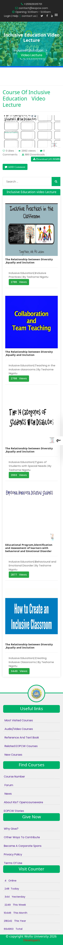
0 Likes (10, 150)
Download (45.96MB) (48, 159)
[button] (56, 15)
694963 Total (12, 929)
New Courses (12, 755)
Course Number (14, 777)
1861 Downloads (35, 154)
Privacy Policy (12, 854)
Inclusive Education (28, 50)
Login (7, 16)
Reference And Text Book (21, 737)
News (7, 794)
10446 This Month (15, 913)
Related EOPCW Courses (20, 746)
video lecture (31, 55)
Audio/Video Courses (18, 729)
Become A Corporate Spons (22, 846)
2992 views (29, 150)
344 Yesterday (14, 896)
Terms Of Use (12, 863)
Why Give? (10, 829)
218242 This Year (14, 921)
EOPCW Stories (13, 811)
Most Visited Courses (18, 720)
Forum (8, 785)
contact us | (30, 16)
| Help (14, 16)
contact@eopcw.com (33, 8)
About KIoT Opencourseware (23, 802)
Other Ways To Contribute (21, 837)
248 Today (11, 888)
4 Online (9, 880)
